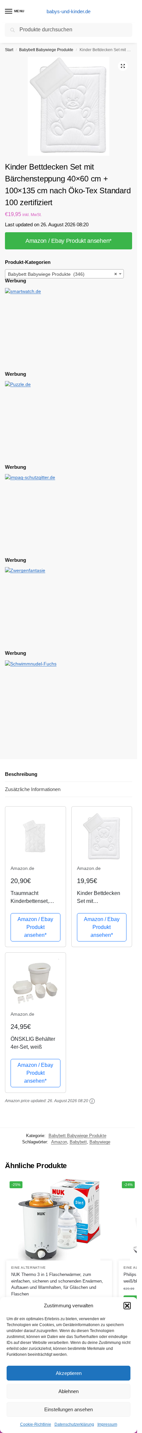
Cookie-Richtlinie (35, 1424)
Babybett (78, 1141)
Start (9, 50)
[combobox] (64, 273)
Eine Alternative (28, 1267)
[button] (127, 1305)
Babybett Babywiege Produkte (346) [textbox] (62, 274)
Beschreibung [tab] (21, 774)
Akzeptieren (69, 1373)
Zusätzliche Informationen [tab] (32, 789)
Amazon (59, 1141)
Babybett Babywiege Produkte (46, 50)
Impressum (107, 1424)
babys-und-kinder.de (68, 11)
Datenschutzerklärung (74, 1424)
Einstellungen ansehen (68, 1409)
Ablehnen (68, 1391)
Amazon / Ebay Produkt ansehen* (68, 241)
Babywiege (99, 1141)
